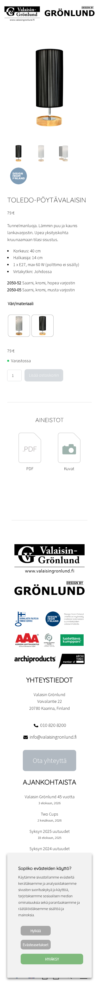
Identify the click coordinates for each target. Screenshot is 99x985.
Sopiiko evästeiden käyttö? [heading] (44, 868)
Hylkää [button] (36, 930)
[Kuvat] (69, 461)
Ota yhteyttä (50, 760)
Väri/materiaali (20, 303)
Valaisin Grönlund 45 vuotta (49, 796)
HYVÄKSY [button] (52, 959)
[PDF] (30, 461)
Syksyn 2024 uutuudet (50, 848)
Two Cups (49, 814)
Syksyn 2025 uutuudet (50, 831)
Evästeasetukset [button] (35, 944)
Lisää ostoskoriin (44, 375)
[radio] (19, 326)
